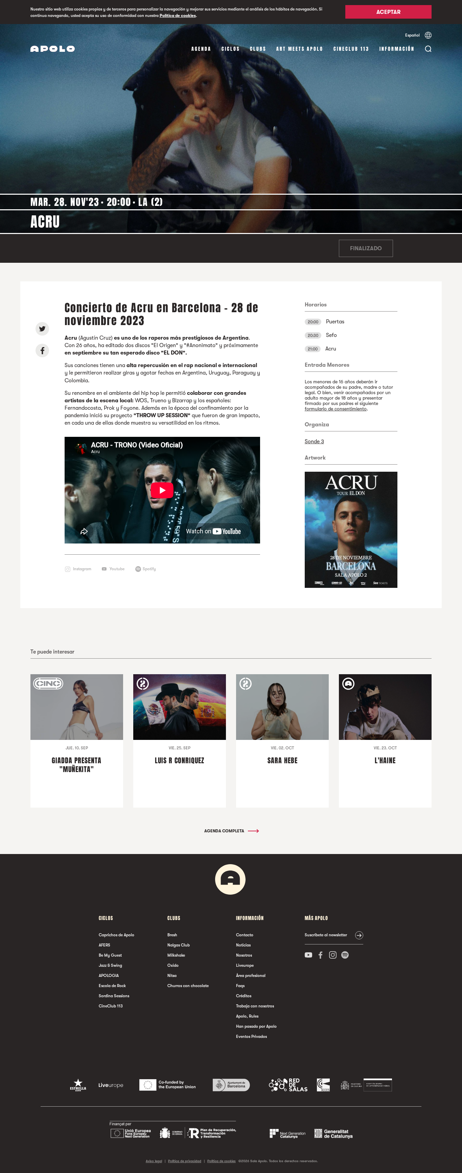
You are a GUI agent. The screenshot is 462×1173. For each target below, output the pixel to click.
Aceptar (388, 12)
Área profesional (250, 975)
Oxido (173, 965)
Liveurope (245, 965)
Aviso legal (154, 1161)
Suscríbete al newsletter (326, 935)
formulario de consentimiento (336, 408)
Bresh (172, 935)
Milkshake (176, 955)
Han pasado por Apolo (256, 1026)
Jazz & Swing (110, 965)
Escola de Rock (112, 985)
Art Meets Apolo (299, 48)
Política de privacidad (184, 1161)
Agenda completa (224, 831)
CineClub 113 (351, 48)
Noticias (243, 945)
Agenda (201, 48)
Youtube (117, 569)
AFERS (104, 945)
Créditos (243, 996)
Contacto (244, 935)
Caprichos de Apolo (116, 935)
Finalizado (366, 249)
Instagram (82, 569)
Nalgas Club (178, 945)
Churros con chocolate (188, 985)
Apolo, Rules (247, 1016)
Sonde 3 (314, 442)
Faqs (240, 985)
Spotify (149, 569)
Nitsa (172, 975)
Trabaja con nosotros (255, 1006)
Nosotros (244, 955)
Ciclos (231, 48)
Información (397, 48)
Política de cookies (178, 15)
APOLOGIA (109, 975)
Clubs (258, 48)
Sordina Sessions (114, 996)
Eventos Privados (251, 1036)
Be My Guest (110, 955)
